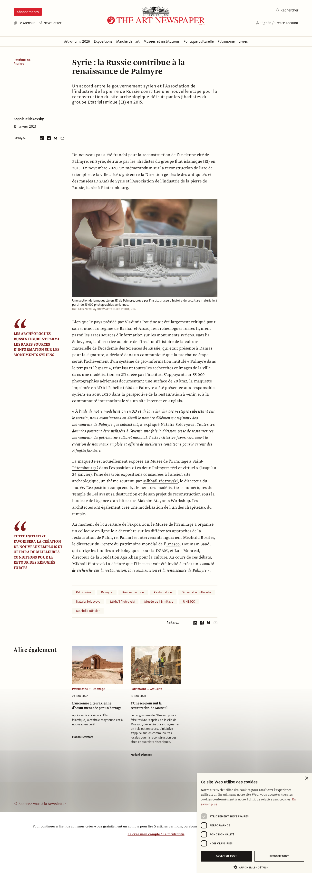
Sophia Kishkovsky (29, 118)
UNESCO (189, 601)
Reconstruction (133, 592)
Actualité (156, 689)
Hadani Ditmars (82, 737)
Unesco (173, 544)
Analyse (19, 64)
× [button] (306, 778)
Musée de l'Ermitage (158, 601)
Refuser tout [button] (279, 856)
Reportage (98, 689)
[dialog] (254, 823)
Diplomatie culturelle (196, 592)
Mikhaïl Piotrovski (160, 481)
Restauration (163, 592)
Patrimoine (22, 60)
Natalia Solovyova (88, 601)
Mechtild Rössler (88, 611)
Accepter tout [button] (226, 856)
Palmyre (80, 161)
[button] (252, 867)
